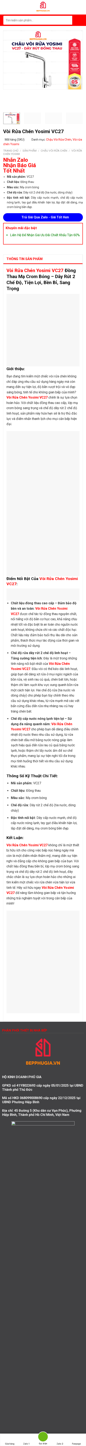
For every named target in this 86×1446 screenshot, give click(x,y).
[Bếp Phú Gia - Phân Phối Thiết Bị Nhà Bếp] (43, 7)
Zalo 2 (60, 1444)
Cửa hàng (9, 1444)
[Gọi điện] (43, 1437)
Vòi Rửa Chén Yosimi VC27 (34, 270)
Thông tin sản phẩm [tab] (24, 259)
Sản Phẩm (30, 150)
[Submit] (77, 20)
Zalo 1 (26, 1444)
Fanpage (76, 1444)
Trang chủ (10, 150)
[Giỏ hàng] (81, 7)
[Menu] (5, 7)
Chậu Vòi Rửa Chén (58, 139)
